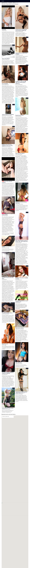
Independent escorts (4, 2)
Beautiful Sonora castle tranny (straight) (21, 54)
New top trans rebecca (20, 153)
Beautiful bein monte (20, 115)
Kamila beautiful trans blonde (7, 408)
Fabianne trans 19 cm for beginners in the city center (7, 145)
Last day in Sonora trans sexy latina (8, 278)
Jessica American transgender (8, 114)
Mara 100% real (18, 362)
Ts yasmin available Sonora (7, 312)
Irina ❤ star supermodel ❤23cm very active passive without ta (21, 82)
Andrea (3, 246)
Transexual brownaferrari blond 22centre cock (22, 301)
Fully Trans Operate (6, 58)
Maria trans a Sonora (20, 327)
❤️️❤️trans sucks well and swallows (7, 182)
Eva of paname (5, 83)
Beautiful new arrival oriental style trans (21, 203)
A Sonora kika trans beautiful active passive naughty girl (21, 30)
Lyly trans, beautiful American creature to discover (8, 373)
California (14, 2)
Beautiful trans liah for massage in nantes (22, 278)
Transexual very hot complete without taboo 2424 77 (21, 392)
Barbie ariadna (5, 214)
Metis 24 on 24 (5, 343)
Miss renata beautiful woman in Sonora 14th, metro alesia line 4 (22, 241)
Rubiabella (4, 29)
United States (10, 2)
